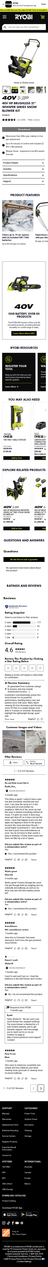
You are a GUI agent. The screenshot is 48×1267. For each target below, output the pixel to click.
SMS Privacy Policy (13, 1259)
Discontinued (24, 129)
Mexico (28, 1184)
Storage (28, 1136)
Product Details (10, 163)
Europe (28, 1178)
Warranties (6, 1119)
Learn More (10, 386)
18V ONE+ (6, 1167)
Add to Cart (16, 458)
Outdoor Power (31, 1119)
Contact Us (6, 1155)
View (43, 4)
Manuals (5, 1114)
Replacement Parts (10, 1125)
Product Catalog (9, 1201)
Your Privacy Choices (32, 1259)
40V (3, 1172)
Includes (7, 169)
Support (7, 181)
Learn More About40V (24, 333)
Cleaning (28, 1130)
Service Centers (8, 1136)
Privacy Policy (35, 1256)
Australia (28, 1167)
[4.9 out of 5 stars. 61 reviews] (39, 448)
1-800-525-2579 (36, 1254)
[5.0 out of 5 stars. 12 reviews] (8, 448)
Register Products (9, 1142)
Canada (28, 1172)
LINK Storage (7, 1189)
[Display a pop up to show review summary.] (45, 449)
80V (3, 1178)
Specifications (10, 175)
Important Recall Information (9, 1148)
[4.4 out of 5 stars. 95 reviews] (39, 519)
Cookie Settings (24, 1261)
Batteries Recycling (10, 1130)
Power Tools (30, 1114)
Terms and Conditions (17, 1256)
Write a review (34, 119)
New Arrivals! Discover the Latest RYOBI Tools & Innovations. (24, 10)
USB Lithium (7, 1184)
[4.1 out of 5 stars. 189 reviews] (8, 519)
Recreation (29, 1125)
